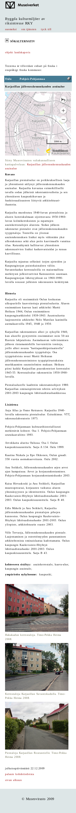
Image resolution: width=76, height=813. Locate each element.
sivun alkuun (13, 780)
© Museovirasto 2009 (38, 799)
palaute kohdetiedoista (19, 774)
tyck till (46, 29)
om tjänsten (28, 29)
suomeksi (11, 29)
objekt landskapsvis (17, 52)
